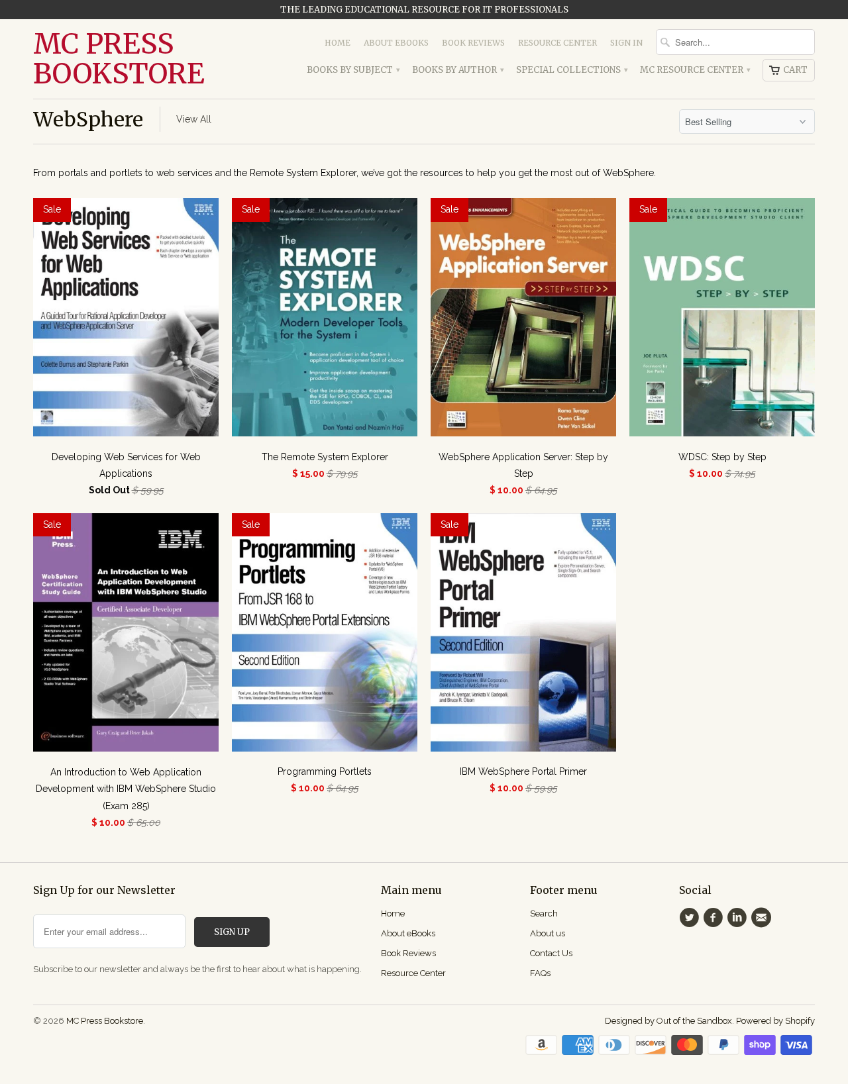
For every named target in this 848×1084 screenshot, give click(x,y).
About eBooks (396, 43)
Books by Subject (353, 69)
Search (544, 913)
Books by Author (457, 69)
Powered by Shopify (775, 1021)
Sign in (626, 43)
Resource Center (557, 43)
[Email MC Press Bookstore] (763, 918)
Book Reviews (473, 43)
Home (337, 43)
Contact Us (551, 953)
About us (547, 933)
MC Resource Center (694, 69)
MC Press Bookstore (119, 59)
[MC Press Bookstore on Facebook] (715, 918)
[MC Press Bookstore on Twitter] (691, 918)
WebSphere (88, 119)
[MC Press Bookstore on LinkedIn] (739, 918)
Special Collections (571, 69)
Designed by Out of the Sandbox (668, 1021)
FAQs (540, 973)
